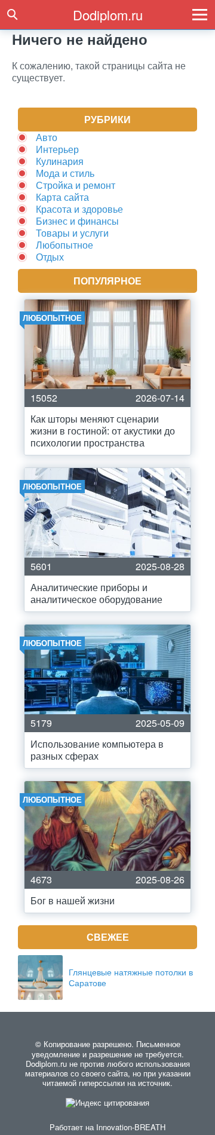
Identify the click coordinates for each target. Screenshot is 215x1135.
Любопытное (64, 245)
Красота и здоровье (79, 209)
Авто (46, 137)
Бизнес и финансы (77, 221)
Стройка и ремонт (75, 185)
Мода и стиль (65, 173)
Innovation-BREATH (130, 1127)
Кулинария (60, 161)
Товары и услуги (72, 233)
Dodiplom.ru (108, 14)
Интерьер (57, 149)
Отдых (50, 257)
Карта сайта (62, 197)
